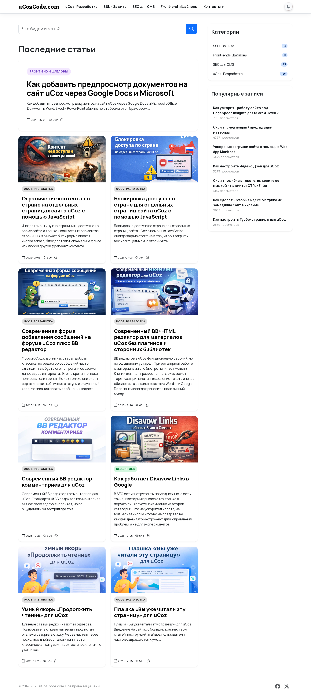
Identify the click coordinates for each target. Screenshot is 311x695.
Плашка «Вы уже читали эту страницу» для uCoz (149, 612)
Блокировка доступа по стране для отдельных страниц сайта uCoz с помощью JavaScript (144, 207)
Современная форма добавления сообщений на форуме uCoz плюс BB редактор (56, 340)
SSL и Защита (249, 46)
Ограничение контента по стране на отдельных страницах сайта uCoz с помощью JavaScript (56, 207)
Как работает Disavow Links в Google (151, 481)
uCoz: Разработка (38, 189)
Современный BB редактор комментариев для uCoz (57, 481)
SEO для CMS (125, 469)
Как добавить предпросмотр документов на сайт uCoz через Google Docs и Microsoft (107, 88)
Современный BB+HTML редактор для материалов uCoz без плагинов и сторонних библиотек (148, 340)
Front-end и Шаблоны (49, 71)
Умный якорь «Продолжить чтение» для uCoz (57, 612)
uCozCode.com (38, 6)
